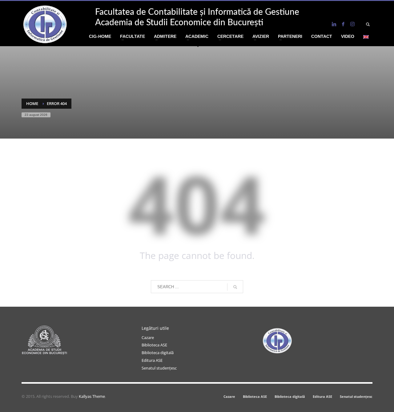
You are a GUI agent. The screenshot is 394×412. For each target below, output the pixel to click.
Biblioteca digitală (158, 352)
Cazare (148, 337)
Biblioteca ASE (154, 345)
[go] (235, 287)
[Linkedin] (334, 24)
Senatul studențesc (159, 368)
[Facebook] (343, 24)
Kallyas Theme (92, 396)
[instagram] (352, 24)
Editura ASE (152, 360)
